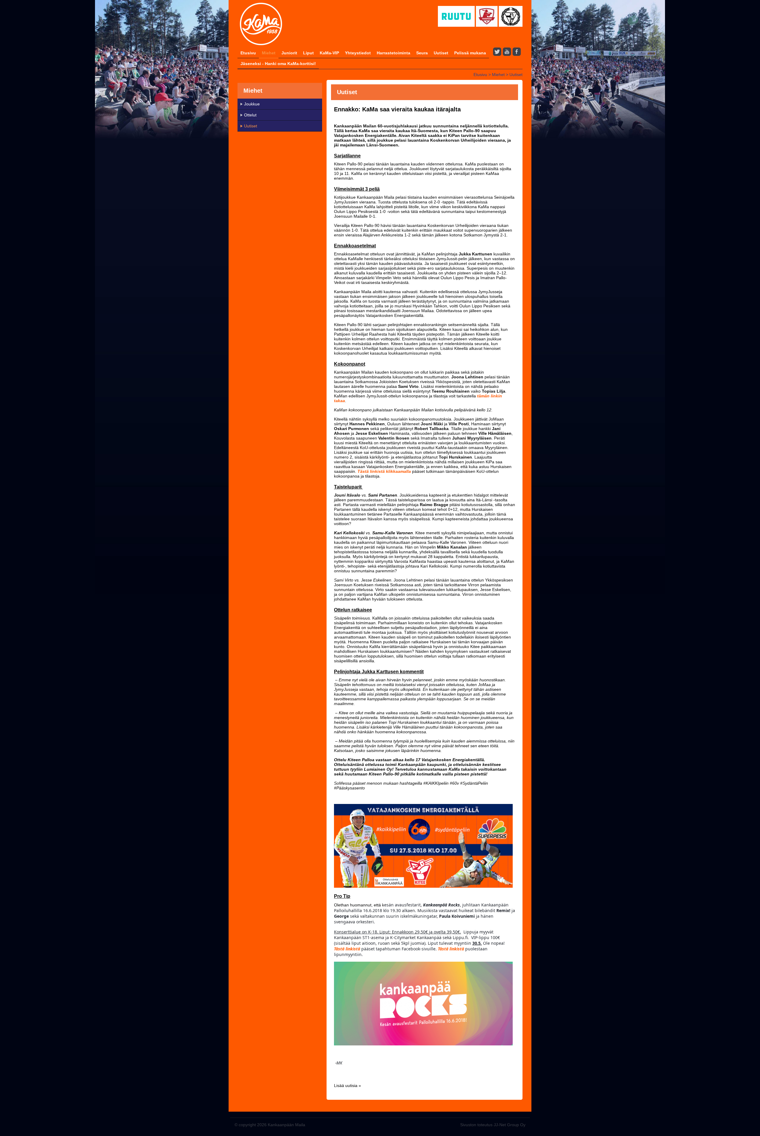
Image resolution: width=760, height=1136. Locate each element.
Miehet (269, 52)
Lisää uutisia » (347, 1085)
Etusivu (248, 52)
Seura (422, 52)
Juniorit (289, 52)
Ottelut (250, 115)
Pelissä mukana (470, 52)
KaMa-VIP (329, 52)
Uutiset (441, 52)
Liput (308, 52)
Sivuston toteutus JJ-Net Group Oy (492, 1124)
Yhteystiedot (358, 52)
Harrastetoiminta (393, 52)
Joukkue (252, 104)
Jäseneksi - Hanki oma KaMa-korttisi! (278, 63)
